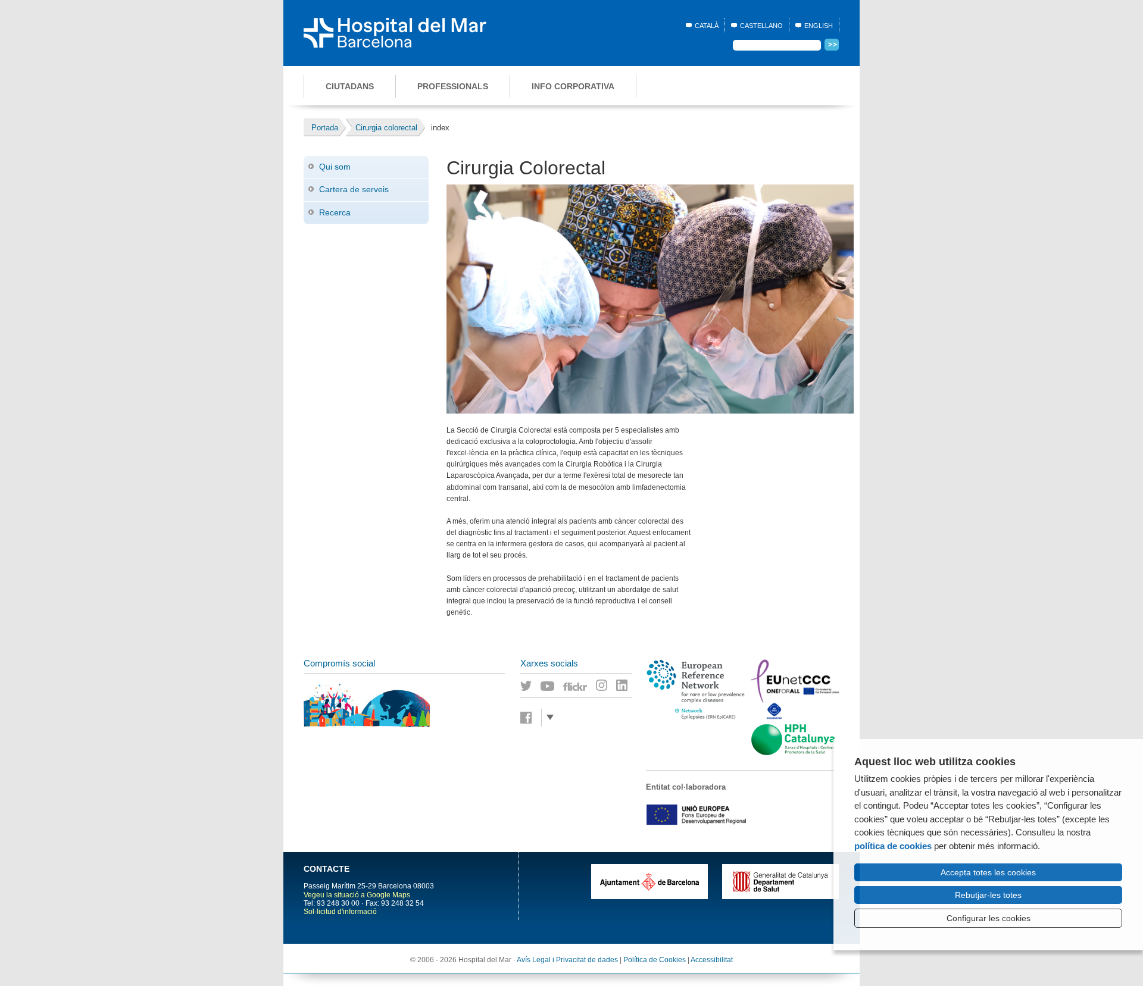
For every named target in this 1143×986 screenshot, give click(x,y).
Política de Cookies (654, 960)
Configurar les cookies (988, 918)
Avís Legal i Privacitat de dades (567, 960)
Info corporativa (573, 86)
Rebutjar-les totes (988, 895)
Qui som (335, 166)
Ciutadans (350, 86)
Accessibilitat (712, 960)
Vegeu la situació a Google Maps (357, 895)
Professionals (452, 86)
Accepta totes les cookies (988, 872)
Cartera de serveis (354, 189)
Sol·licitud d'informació (340, 911)
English (818, 25)
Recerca (335, 212)
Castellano (761, 25)
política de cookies (893, 846)
